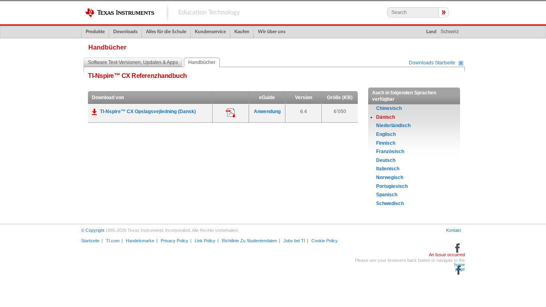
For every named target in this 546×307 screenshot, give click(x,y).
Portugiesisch (392, 186)
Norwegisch (389, 177)
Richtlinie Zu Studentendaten (249, 240)
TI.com (113, 240)
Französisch (390, 151)
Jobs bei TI (294, 240)
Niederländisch (393, 125)
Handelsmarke (140, 240)
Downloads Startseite (432, 63)
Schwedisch (390, 203)
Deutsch (385, 160)
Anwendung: (230, 113)
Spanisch (386, 194)
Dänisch (385, 117)
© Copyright (92, 230)
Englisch (386, 134)
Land (431, 31)
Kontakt (453, 230)
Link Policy (205, 240)
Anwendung (267, 111)
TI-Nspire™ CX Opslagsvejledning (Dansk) (148, 111)
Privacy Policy (174, 240)
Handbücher (201, 62)
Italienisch (387, 168)
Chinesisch (389, 108)
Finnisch (385, 143)
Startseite (90, 240)
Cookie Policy (324, 240)
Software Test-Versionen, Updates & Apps (133, 62)
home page (459, 267)
